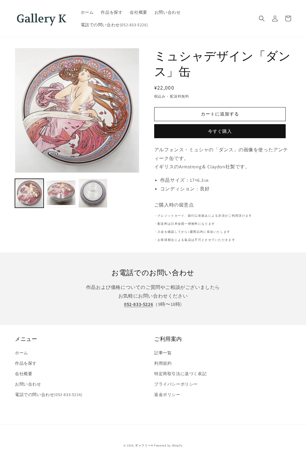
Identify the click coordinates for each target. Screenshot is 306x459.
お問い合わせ (28, 384)
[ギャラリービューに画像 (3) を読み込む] (93, 193)
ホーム (21, 352)
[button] (261, 18)
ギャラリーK (144, 445)
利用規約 (163, 363)
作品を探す (26, 363)
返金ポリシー (167, 394)
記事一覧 (163, 352)
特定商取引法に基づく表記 (180, 373)
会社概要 (23, 373)
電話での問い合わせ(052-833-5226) (48, 394)
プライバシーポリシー (176, 384)
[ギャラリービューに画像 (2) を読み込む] (61, 193)
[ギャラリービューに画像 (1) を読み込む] (29, 193)
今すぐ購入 (220, 131)
